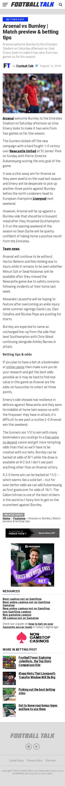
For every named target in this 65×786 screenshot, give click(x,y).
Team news (11, 248)
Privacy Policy (34, 760)
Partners (51, 760)
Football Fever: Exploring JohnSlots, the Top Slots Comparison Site (35, 661)
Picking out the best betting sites (37, 691)
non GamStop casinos (17, 611)
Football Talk (24, 66)
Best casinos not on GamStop (22, 599)
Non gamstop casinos (17, 614)
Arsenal (8, 118)
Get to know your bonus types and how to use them (38, 707)
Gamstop (9, 605)
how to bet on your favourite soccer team (28, 625)
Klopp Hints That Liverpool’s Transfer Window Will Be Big (37, 675)
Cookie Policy (16, 760)
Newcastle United (23, 150)
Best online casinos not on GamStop (26, 602)
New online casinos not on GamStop (26, 608)
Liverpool (39, 198)
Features (19, 518)
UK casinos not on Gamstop (21, 618)
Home (6, 518)
